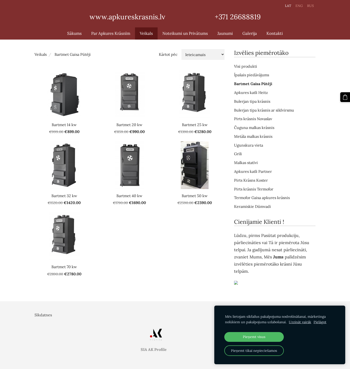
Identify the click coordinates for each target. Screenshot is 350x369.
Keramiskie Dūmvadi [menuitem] (252, 206)
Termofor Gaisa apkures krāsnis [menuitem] (262, 197)
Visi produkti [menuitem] (245, 66)
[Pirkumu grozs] (345, 97)
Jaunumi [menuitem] (225, 33)
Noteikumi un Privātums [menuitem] (185, 33)
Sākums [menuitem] (74, 33)
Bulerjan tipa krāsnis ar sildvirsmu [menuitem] (264, 110)
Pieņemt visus (254, 337)
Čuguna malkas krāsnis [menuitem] (254, 127)
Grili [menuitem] (238, 153)
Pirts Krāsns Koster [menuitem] (251, 180)
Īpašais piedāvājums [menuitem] (251, 74)
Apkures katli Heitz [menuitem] (251, 92)
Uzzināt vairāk (300, 322)
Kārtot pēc (168, 54)
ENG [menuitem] (299, 6)
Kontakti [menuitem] (274, 33)
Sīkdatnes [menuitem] (43, 315)
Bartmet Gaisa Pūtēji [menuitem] (253, 83)
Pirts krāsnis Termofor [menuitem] (253, 189)
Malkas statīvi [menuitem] (246, 162)
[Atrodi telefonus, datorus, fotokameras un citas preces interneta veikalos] (274, 283)
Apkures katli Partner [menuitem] (253, 171)
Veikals (41, 54)
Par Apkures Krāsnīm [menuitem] (110, 33)
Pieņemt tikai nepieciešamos (254, 350)
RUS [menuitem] (310, 6)
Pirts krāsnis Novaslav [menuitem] (253, 118)
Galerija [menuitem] (249, 33)
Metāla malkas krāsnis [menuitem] (253, 136)
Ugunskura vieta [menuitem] (248, 145)
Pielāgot (320, 322)
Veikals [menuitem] (146, 33)
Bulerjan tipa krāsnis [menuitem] (252, 101)
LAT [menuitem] (288, 6)
